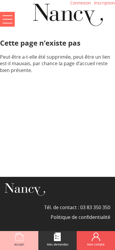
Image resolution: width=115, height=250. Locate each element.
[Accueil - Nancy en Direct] (68, 15)
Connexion (80, 3)
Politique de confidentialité (80, 217)
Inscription (104, 3)
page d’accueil (79, 63)
